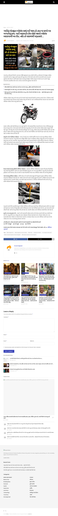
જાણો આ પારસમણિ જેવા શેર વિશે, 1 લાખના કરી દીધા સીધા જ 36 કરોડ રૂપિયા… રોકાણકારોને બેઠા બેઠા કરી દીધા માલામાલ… (28, 436)
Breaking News (7, 481)
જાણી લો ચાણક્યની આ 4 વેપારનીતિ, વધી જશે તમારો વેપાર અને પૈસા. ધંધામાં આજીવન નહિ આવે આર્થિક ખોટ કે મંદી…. (31, 364)
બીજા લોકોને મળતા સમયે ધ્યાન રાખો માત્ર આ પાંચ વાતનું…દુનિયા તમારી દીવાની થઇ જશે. (23, 87)
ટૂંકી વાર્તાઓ (32, 484)
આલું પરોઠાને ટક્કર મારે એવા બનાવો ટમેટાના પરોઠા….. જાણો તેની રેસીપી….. (17, 465)
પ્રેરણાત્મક (31, 490)
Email (5, 341)
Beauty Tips (6, 479)
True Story (6, 494)
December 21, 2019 (13, 370)
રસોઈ (31, 494)
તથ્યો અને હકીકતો (10, 27)
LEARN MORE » (7, 457)
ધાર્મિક (31, 488)
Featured (6, 484)
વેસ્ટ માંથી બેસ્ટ (33, 497)
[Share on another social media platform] (53, 239)
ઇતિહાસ (31, 479)
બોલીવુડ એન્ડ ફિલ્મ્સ (34, 492)
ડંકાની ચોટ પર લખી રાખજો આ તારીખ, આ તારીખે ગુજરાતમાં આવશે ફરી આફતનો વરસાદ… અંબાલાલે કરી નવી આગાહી (47, 300)
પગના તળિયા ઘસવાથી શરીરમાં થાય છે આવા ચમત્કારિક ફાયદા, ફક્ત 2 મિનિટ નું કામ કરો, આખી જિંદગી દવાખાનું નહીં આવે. (27, 417)
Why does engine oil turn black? (29, 234)
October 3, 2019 (13, 360)
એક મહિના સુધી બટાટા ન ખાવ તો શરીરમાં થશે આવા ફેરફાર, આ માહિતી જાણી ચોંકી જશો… (20, 470)
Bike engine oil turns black (21, 232)
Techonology (7, 294)
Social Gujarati (11, 40)
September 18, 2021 (14, 365)
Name (5, 334)
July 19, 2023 (41, 282)
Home (5, 27)
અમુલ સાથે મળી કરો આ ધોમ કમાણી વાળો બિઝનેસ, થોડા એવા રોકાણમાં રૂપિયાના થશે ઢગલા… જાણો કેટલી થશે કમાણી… (29, 300)
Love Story (6, 490)
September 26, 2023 (25, 282)
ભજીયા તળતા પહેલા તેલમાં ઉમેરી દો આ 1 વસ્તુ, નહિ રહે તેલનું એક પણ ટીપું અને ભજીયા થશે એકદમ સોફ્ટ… (25, 423)
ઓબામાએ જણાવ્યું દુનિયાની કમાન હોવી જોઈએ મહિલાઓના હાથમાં (22, 369)
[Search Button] (53, 2)
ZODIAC (31, 477)
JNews (7, 514)
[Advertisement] (29, 15)
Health (5, 486)
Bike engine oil (10, 232)
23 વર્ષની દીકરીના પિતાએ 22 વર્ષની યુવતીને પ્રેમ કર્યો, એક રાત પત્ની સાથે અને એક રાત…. (26, 358)
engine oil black (37, 232)
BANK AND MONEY (8, 477)
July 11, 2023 (41, 304)
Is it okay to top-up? (46, 232)
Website (32, 341)
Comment (6, 317)
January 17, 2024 (24, 304)
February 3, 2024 (7, 280)
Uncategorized (7, 497)
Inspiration (6, 488)
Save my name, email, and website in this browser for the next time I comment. (23, 347)
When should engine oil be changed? (12, 234)
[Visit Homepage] (29, 2)
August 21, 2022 (19, 40)
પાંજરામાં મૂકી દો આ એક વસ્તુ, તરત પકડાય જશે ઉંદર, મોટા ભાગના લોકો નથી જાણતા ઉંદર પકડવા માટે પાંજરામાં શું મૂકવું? (29, 89)
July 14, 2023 (6, 304)
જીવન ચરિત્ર (32, 481)
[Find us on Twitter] (5, 511)
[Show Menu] (4, 2)
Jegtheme (30, 514)
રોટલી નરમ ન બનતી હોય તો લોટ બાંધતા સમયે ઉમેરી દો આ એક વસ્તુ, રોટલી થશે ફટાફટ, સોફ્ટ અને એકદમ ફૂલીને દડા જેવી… (29, 428)
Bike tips (30, 232)
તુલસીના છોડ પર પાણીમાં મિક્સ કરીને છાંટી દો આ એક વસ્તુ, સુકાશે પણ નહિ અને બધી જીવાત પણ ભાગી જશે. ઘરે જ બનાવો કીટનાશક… (30, 432)
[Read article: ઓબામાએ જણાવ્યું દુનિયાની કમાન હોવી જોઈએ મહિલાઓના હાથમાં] (6, 371)
